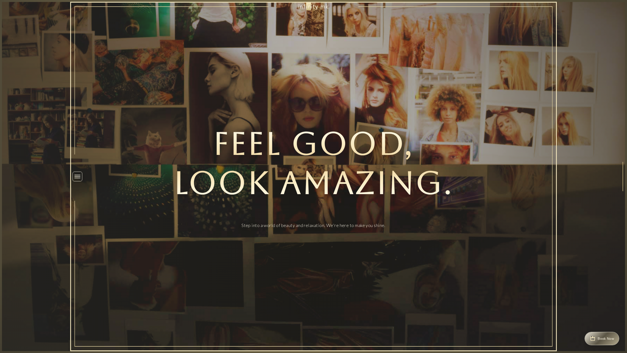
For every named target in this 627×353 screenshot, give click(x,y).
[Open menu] (77, 176)
